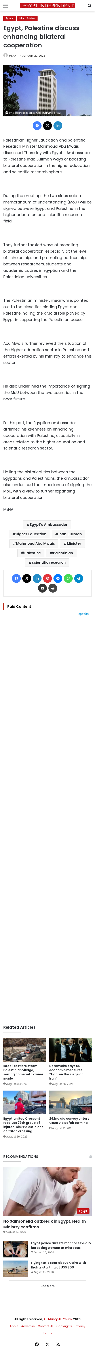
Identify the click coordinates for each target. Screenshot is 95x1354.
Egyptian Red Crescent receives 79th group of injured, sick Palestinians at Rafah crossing (23, 1124)
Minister (74, 543)
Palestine (32, 553)
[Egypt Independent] (47, 5)
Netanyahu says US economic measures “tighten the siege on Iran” (66, 1072)
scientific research (49, 562)
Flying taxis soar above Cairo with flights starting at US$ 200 (58, 1265)
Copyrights (64, 1326)
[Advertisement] (47, 820)
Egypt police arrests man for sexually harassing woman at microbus (61, 1245)
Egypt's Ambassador (49, 524)
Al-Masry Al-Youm (58, 1319)
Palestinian (63, 553)
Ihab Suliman (70, 534)
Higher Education (31, 534)
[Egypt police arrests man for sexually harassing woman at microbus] (15, 1249)
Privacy (80, 1326)
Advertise (28, 1326)
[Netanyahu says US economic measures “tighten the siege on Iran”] (70, 1049)
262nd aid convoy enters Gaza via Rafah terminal (69, 1120)
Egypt (10, 18)
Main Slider (27, 18)
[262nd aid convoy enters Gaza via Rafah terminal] (70, 1102)
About (14, 1326)
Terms (47, 1333)
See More (48, 1286)
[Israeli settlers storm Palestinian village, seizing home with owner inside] (24, 1049)
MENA (12, 56)
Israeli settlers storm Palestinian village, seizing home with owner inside (23, 1072)
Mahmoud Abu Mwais (35, 543)
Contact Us (45, 1326)
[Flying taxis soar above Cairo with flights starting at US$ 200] (15, 1269)
